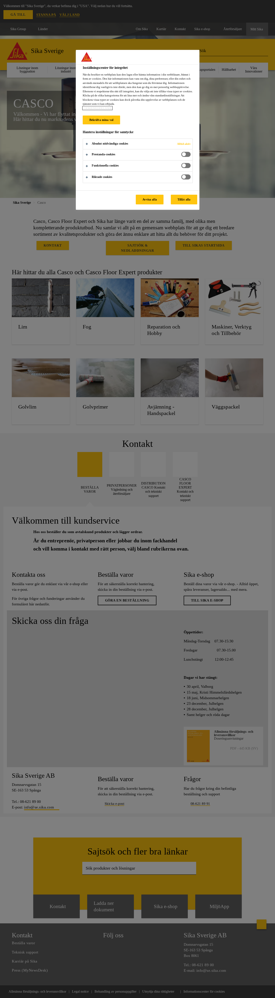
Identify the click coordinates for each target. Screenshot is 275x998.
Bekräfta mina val (101, 120)
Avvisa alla (149, 199)
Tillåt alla (184, 199)
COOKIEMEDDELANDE (97, 108)
